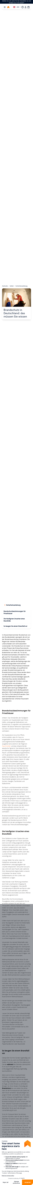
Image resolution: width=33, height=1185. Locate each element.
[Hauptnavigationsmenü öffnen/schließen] (5, 7)
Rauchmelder (6, 746)
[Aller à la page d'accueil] (8, 7)
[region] (16, 2)
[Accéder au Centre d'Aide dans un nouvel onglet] (22, 7)
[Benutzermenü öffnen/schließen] (25, 7)
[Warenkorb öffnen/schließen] (28, 7)
